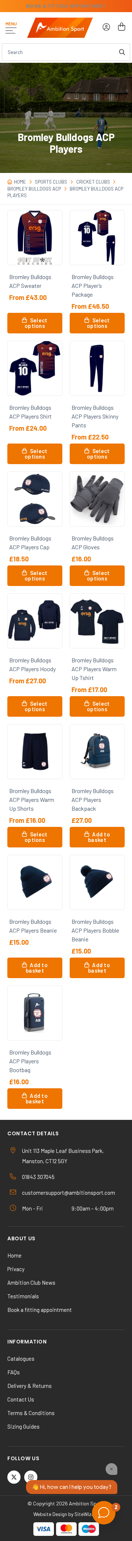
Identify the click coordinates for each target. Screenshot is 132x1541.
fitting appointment (66, 6)
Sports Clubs (51, 182)
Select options (36, 323)
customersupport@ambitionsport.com (68, 1192)
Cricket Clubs (93, 182)
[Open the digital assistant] (103, 1512)
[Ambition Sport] (60, 27)
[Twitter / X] (14, 1477)
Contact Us (20, 1399)
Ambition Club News (31, 1282)
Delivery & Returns (29, 1385)
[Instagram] (30, 1477)
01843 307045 (38, 1176)
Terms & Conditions (31, 1413)
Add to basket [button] (99, 837)
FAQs (13, 1372)
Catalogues (20, 1358)
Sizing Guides (23, 1426)
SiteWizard (86, 1514)
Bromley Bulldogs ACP (34, 189)
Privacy (16, 1269)
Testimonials (23, 1296)
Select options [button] (98, 323)
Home (20, 182)
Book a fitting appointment (39, 1309)
